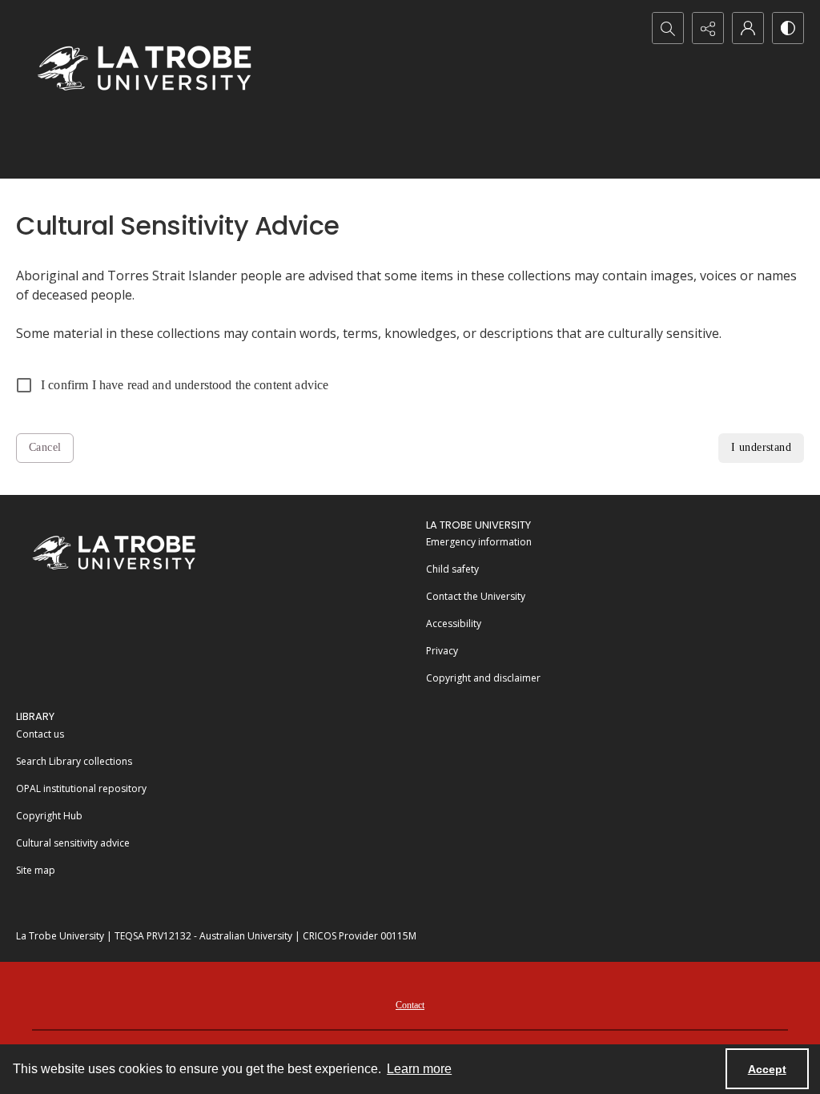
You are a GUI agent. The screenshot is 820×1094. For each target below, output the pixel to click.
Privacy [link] (442, 651)
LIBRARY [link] (35, 716)
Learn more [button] (419, 1069)
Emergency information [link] (479, 542)
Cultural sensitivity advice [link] (73, 843)
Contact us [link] (40, 734)
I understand (761, 447)
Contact (410, 1005)
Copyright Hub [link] (49, 816)
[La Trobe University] (113, 552)
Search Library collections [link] (74, 761)
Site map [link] (35, 870)
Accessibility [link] (453, 623)
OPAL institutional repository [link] (81, 788)
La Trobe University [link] (478, 525)
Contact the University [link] (475, 596)
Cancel (45, 447)
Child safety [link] (452, 569)
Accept (767, 1069)
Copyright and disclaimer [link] (483, 678)
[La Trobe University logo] (144, 67)
